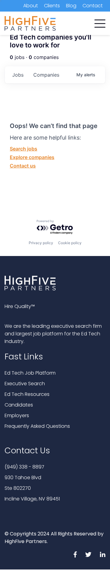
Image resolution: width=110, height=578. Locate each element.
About (30, 5)
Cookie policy (70, 243)
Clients (52, 5)
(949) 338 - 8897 (24, 466)
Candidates (19, 404)
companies (46, 75)
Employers (17, 415)
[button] (99, 22)
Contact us (23, 166)
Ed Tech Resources (27, 394)
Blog (71, 5)
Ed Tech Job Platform (30, 372)
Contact (92, 5)
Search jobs (23, 149)
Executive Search (25, 383)
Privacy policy (41, 243)
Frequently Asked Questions (37, 426)
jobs (18, 75)
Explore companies (32, 157)
